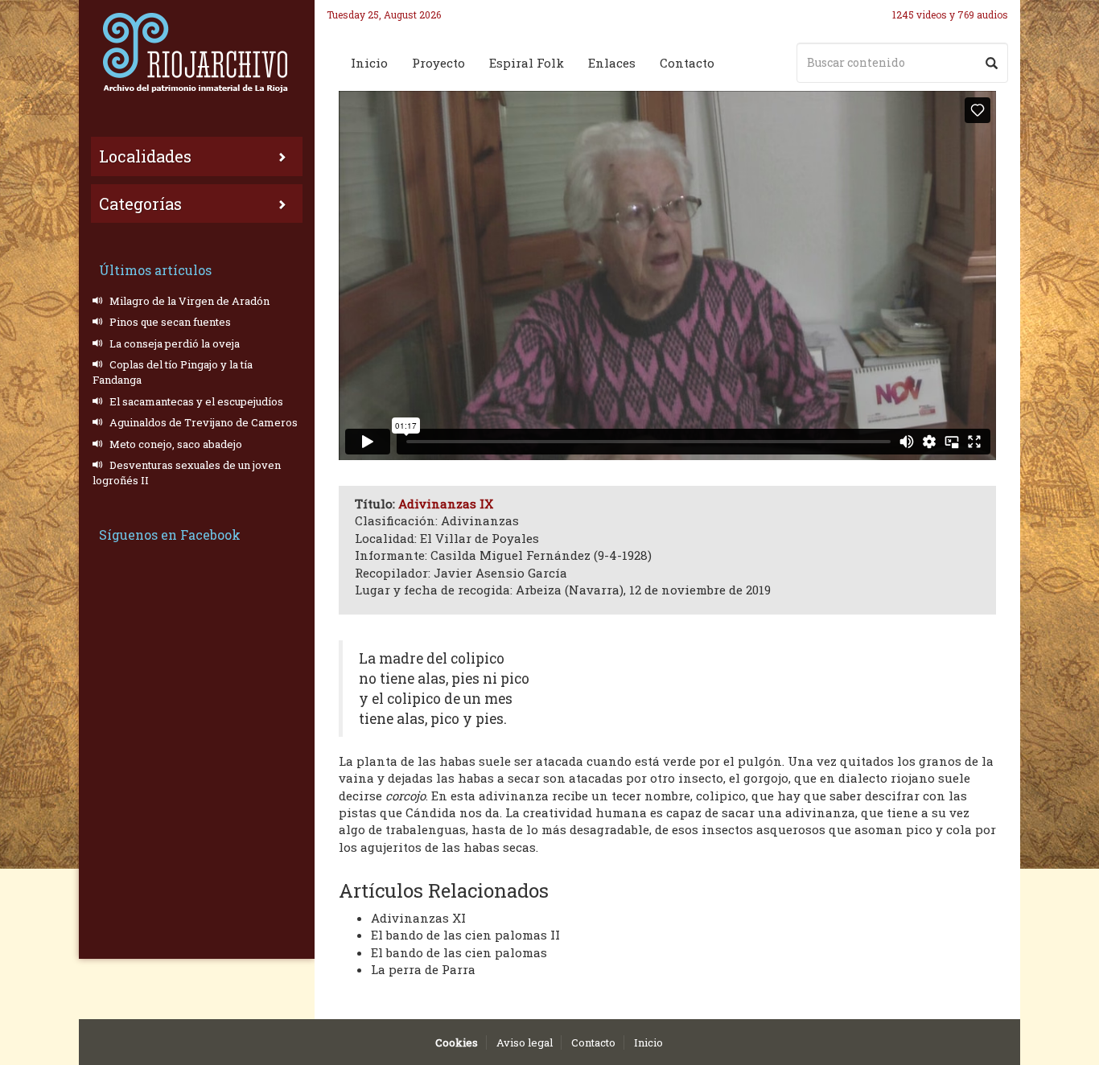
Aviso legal (524, 1042)
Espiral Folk (526, 63)
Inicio (369, 63)
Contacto (687, 63)
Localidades (145, 156)
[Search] (991, 63)
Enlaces (612, 63)
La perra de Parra (423, 969)
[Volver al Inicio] (197, 52)
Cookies (456, 1042)
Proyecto (438, 63)
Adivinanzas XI (418, 918)
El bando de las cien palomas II (465, 935)
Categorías (140, 203)
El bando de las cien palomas (459, 952)
